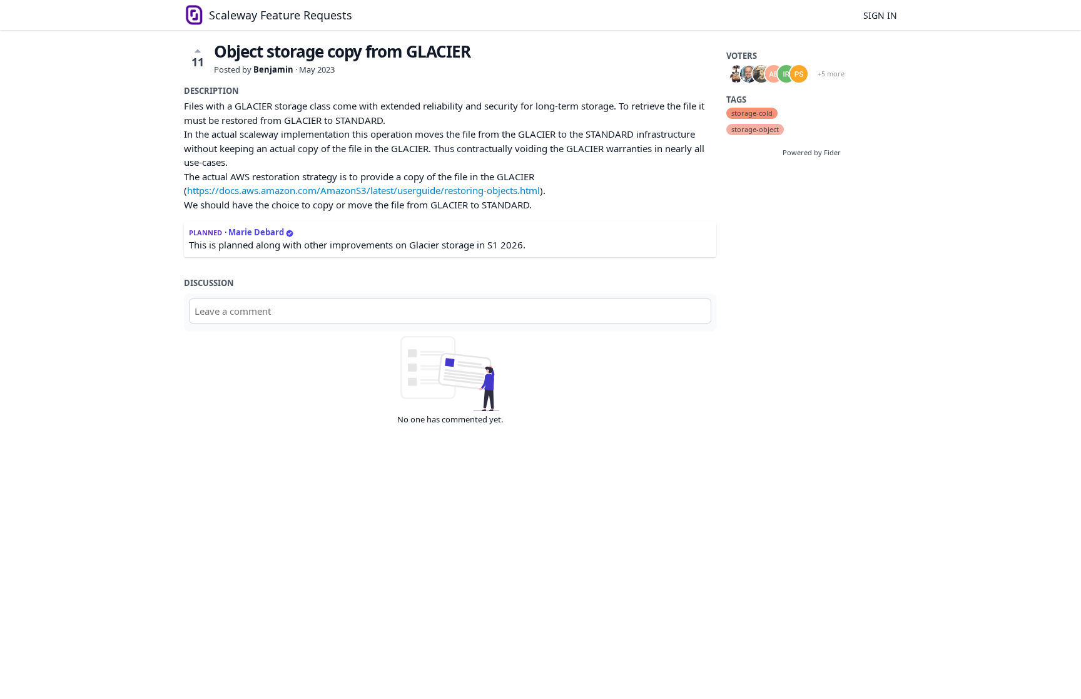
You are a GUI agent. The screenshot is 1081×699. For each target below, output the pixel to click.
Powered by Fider (812, 152)
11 (197, 61)
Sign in (880, 15)
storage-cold (752, 113)
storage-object (755, 129)
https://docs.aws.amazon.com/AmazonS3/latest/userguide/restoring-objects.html (363, 190)
